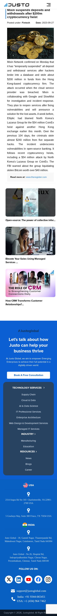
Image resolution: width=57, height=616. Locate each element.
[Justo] (16, 6)
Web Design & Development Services (28, 423)
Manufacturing (28, 440)
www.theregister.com (36, 177)
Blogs (28, 464)
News (29, 458)
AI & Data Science (28, 406)
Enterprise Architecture (28, 417)
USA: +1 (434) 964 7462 (31, 601)
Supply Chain (28, 394)
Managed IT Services (28, 429)
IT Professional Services (28, 411)
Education (28, 446)
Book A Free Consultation (28, 375)
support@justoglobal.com (31, 590)
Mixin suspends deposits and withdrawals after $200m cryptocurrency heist (28, 13)
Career (28, 469)
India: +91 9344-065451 (31, 596)
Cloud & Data (28, 400)
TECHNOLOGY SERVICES (27, 388)
